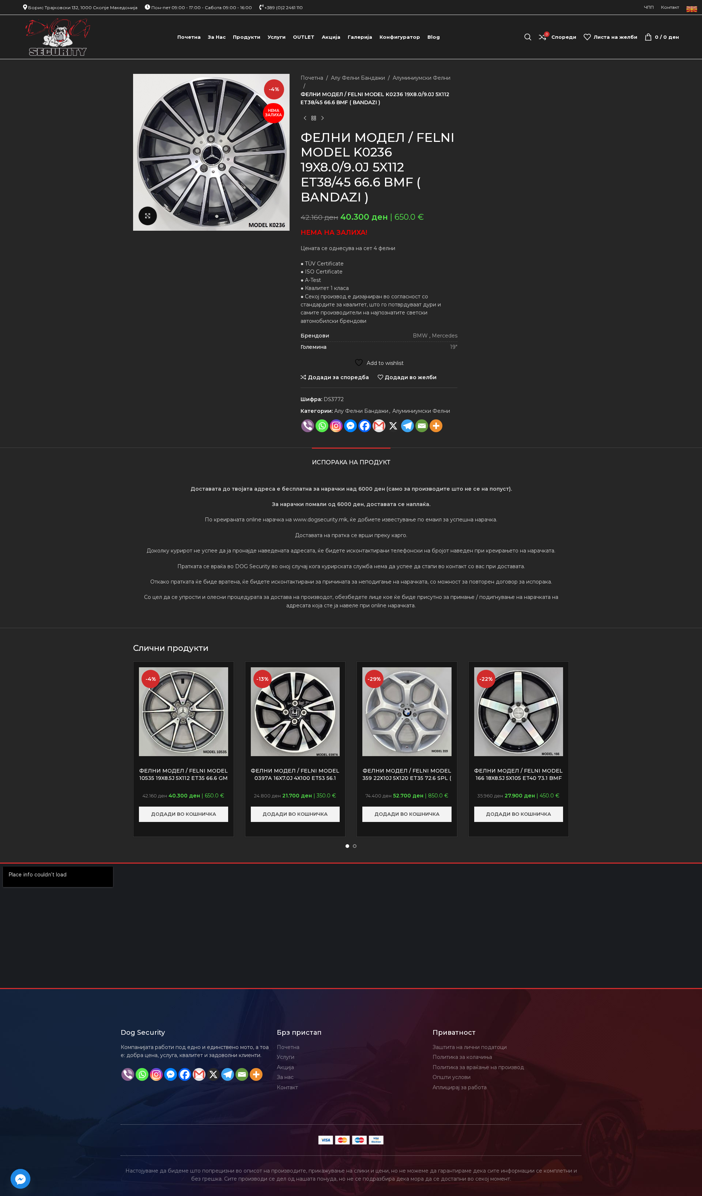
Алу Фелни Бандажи (358, 78)
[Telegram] (407, 425)
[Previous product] (305, 118)
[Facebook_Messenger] (20, 1179)
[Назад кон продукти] (313, 118)
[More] (436, 425)
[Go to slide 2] (354, 846)
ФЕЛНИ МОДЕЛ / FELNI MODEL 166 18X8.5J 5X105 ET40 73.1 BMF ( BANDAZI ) (518, 777)
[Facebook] (364, 425)
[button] (183, 814)
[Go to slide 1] (347, 846)
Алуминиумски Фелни (421, 78)
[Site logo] (58, 36)
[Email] (421, 425)
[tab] (351, 459)
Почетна (312, 78)
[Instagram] (336, 425)
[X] (393, 425)
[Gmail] (379, 425)
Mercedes (444, 335)
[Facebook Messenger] (350, 425)
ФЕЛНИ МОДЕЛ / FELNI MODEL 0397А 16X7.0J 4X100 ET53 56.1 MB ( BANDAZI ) (295, 777)
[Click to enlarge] (148, 216)
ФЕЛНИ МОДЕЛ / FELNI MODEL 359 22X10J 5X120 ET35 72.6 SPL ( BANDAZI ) (406, 777)
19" (453, 347)
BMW (420, 335)
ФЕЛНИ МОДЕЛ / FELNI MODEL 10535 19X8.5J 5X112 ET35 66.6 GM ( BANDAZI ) (183, 777)
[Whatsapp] (322, 425)
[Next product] (322, 118)
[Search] (528, 37)
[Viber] (307, 425)
